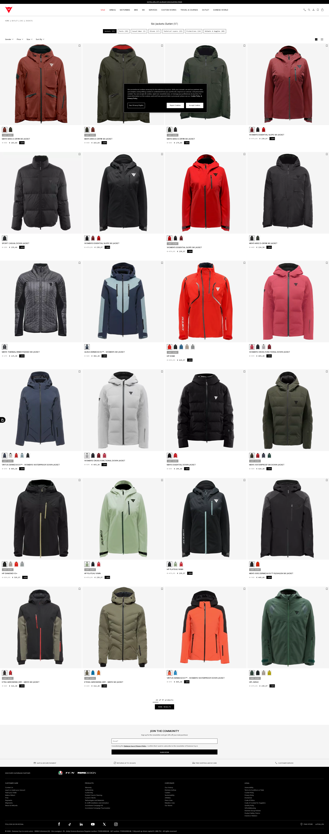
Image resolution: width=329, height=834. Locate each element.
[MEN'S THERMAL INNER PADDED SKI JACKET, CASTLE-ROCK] (4, 347)
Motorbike (125, 10)
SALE (103, 10)
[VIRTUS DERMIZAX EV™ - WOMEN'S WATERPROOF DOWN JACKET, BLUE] (175, 673)
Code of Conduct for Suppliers (255, 803)
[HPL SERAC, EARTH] (263, 673)
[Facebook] (59, 824)
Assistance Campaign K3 (94, 805)
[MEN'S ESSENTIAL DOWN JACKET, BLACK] (169, 455)
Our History (169, 787)
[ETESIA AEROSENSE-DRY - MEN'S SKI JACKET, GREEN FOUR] (87, 673)
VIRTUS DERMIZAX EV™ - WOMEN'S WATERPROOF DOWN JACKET (31, 465)
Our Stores (168, 805)
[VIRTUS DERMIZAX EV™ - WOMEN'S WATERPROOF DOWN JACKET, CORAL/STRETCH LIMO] (169, 673)
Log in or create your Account (15, 790)
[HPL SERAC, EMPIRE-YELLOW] (269, 673)
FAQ (6, 798)
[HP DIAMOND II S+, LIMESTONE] (22, 564)
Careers (167, 793)
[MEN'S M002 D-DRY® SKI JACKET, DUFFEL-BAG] (169, 129)
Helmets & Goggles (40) (215, 31)
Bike (136, 10)
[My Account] (313, 10)
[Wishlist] (317, 10)
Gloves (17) (155, 31)
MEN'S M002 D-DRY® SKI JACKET (181, 139)
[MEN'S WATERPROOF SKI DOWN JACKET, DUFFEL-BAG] (252, 455)
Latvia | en (319, 824)
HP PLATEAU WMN (92, 573)
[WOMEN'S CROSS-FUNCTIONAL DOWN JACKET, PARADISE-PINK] (252, 347)
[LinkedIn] (81, 824)
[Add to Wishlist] (79, 46)
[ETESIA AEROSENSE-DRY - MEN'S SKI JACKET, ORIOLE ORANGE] (98, 673)
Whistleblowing (250, 808)
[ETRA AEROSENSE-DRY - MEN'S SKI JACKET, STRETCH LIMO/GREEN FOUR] (4, 673)
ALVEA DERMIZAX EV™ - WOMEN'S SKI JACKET (104, 352)
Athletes (168, 798)
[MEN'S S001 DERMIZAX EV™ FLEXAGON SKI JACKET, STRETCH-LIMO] (252, 564)
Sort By (39, 39)
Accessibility (249, 787)
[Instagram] (116, 824)
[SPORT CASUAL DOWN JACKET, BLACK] (4, 238)
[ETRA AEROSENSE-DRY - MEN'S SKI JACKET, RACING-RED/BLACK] (10, 673)
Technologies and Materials (94, 800)
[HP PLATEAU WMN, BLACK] (92, 564)
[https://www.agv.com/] (60, 773)
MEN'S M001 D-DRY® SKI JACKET (16, 139)
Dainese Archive (170, 790)
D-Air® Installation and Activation (97, 803)
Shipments (9, 803)
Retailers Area (170, 803)
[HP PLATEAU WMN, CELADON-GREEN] (87, 564)
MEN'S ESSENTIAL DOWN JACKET (181, 465)
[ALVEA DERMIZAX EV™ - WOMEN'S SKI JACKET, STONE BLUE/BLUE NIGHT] (87, 347)
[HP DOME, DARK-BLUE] (181, 347)
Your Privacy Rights (136, 105)
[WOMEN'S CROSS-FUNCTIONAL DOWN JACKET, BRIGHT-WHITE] (263, 347)
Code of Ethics (250, 800)
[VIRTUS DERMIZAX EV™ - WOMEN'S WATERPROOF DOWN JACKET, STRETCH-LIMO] (27, 455)
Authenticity (89, 790)
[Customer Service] (304, 10)
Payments (8, 800)
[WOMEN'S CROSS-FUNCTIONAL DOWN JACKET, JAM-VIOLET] (269, 347)
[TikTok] (70, 824)
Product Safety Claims (252, 813)
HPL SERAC (254, 682)
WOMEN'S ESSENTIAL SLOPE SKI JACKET (266, 135)
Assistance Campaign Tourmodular (97, 808)
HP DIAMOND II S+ (9, 573)
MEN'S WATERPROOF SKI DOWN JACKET (266, 465)
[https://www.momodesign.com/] (87, 773)
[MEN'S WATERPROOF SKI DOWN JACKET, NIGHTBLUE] (263, 455)
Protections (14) (193, 31)
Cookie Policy (249, 793)
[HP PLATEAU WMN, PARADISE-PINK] (98, 564)
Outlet (205, 10)
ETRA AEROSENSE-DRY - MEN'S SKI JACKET (20, 682)
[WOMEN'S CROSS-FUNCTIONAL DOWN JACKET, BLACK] (257, 347)
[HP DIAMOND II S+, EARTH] (10, 564)
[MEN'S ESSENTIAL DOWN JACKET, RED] (175, 455)
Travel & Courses (189, 10)
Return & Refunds (11, 805)
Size (28, 39)
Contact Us (9, 787)
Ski (143, 10)
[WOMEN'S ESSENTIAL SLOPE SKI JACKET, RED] (263, 129)
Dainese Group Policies (253, 811)
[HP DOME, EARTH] (187, 347)
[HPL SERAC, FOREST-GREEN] (252, 673)
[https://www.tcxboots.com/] (70, 772)
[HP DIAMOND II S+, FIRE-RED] (16, 564)
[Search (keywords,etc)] (309, 10)
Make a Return (10, 795)
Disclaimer (248, 798)
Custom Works (90, 798)
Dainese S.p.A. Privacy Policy (135, 746)
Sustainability (169, 795)
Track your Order (11, 793)
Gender (8, 39)
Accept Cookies (194, 105)
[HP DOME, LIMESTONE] (192, 347)
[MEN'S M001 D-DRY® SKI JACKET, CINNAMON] (4, 129)
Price (19, 39)
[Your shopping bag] (322, 10)
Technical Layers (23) (173, 31)
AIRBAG (112, 10)
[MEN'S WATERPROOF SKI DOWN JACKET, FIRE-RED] (257, 455)
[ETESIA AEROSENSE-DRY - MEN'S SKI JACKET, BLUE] (92, 673)
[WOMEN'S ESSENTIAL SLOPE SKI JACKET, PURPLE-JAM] (252, 129)
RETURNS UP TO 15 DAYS (126, 763)
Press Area (168, 800)
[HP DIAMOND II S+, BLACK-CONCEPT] (4, 564)
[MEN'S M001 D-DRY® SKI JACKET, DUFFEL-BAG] (10, 129)
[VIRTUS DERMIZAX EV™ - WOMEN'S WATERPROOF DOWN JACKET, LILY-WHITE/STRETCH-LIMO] (10, 455)
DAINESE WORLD (220, 10)
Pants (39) (123, 31)
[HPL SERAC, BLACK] (257, 673)
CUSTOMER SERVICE (285, 763)
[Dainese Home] (36, 10)
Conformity (89, 793)
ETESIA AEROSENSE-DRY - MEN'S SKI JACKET (103, 682)
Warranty (88, 787)
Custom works (168, 10)
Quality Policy (249, 805)
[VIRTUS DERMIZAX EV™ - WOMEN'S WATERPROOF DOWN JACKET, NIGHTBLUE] (4, 455)
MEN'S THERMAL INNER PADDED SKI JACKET (21, 352)
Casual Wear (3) (139, 31)
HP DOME (171, 356)
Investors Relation (251, 816)
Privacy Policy (249, 795)
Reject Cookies (175, 105)
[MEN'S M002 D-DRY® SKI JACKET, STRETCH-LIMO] (175, 129)
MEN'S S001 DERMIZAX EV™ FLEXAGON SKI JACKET (271, 573)
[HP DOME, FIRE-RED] (169, 347)
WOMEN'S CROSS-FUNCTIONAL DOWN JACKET (269, 352)
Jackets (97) (109, 31)
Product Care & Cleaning (93, 795)
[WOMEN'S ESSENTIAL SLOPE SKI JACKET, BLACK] (257, 129)
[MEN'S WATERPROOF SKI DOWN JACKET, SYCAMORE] (269, 455)
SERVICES (153, 10)
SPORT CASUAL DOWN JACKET (15, 243)
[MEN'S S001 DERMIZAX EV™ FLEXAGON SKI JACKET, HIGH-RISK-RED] (257, 564)
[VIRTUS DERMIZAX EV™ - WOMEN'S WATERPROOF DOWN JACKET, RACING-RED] (16, 455)
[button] (79, 85)
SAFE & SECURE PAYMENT (46, 763)
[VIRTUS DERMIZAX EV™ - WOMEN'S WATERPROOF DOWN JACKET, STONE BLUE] (22, 455)
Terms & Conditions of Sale (254, 790)
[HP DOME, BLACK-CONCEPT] (175, 347)
